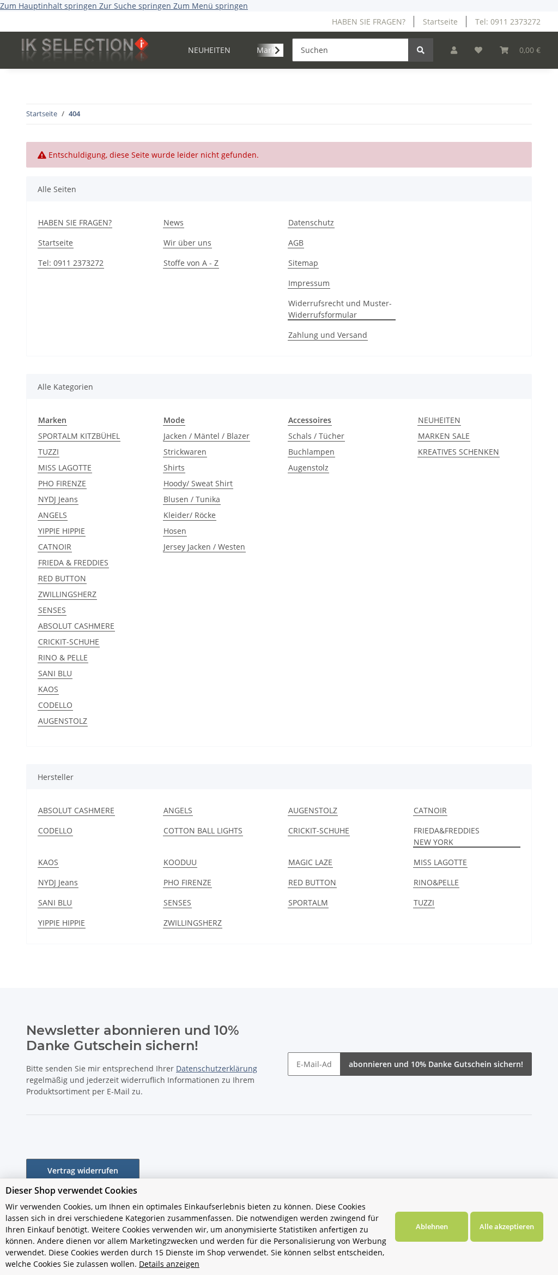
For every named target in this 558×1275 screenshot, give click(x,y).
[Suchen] (420, 50)
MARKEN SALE (444, 436)
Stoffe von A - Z (191, 263)
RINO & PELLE (63, 657)
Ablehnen (432, 1226)
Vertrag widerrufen (82, 1170)
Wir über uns (187, 242)
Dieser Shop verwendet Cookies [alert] (71, 1190)
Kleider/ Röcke (189, 515)
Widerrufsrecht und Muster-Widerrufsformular (340, 309)
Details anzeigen (169, 1264)
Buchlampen (311, 451)
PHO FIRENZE (62, 483)
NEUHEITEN (439, 420)
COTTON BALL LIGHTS (202, 830)
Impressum (309, 283)
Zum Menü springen (210, 6)
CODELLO (55, 705)
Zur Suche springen (136, 6)
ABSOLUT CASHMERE (76, 626)
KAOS (48, 689)
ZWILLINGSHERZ (67, 594)
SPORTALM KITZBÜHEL (79, 436)
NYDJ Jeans (58, 499)
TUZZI (48, 451)
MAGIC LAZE (310, 862)
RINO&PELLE (436, 882)
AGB (296, 242)
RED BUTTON (62, 578)
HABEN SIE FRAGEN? (368, 21)
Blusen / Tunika (191, 499)
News (173, 222)
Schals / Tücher (316, 436)
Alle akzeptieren (507, 1226)
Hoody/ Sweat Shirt (198, 483)
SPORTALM (308, 902)
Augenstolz (308, 467)
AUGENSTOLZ (62, 721)
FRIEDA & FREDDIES (73, 562)
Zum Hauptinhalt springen (49, 6)
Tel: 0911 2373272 (508, 21)
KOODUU (180, 862)
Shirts (174, 467)
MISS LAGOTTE (65, 467)
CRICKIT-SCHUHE (68, 641)
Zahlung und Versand (327, 335)
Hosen (174, 531)
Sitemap (303, 263)
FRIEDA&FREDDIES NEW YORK (447, 836)
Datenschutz (311, 222)
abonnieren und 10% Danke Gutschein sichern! (436, 1064)
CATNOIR (54, 546)
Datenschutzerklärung (216, 1068)
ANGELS (52, 515)
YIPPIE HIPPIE (61, 531)
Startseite (440, 21)
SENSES (52, 610)
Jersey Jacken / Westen (204, 546)
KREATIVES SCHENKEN (458, 451)
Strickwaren (185, 451)
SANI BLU (55, 673)
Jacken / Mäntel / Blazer (206, 436)
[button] (454, 50)
